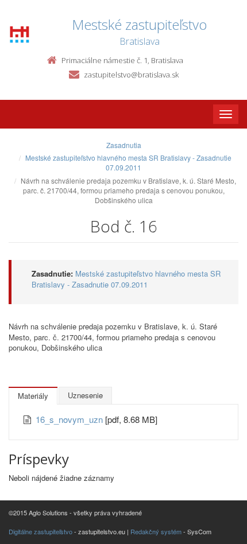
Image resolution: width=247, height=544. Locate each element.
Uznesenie (85, 395)
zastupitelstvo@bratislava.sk (131, 74)
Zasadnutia (123, 145)
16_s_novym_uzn (70, 419)
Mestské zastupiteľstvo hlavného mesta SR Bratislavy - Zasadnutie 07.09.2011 (128, 162)
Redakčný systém (156, 531)
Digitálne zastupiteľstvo (40, 531)
